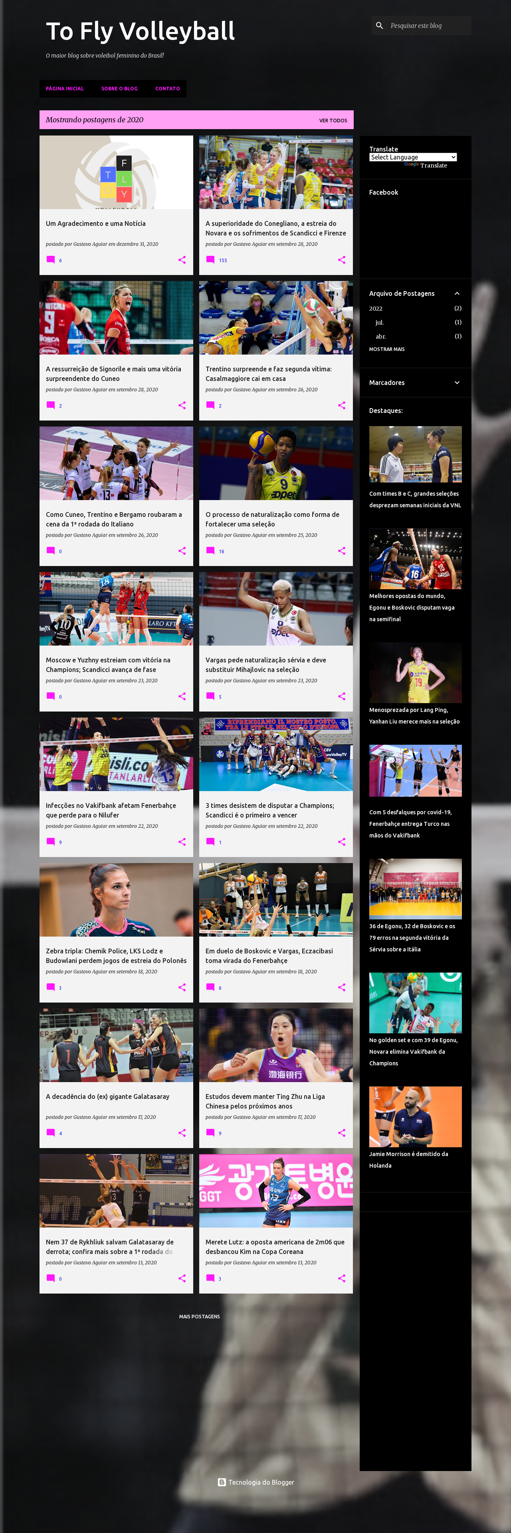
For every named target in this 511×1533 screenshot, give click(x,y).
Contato (167, 88)
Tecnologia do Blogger (260, 1482)
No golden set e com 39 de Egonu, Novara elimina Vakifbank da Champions (413, 1052)
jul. (380, 322)
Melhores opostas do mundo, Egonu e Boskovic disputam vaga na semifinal (412, 607)
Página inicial (65, 88)
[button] (182, 260)
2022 (375, 308)
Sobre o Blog (119, 88)
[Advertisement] (415, 1341)
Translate (433, 165)
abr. (381, 336)
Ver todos (333, 120)
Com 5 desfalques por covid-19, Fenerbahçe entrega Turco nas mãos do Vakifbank (410, 824)
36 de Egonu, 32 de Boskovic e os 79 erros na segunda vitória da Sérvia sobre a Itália (412, 938)
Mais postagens (199, 1316)
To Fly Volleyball (140, 30)
